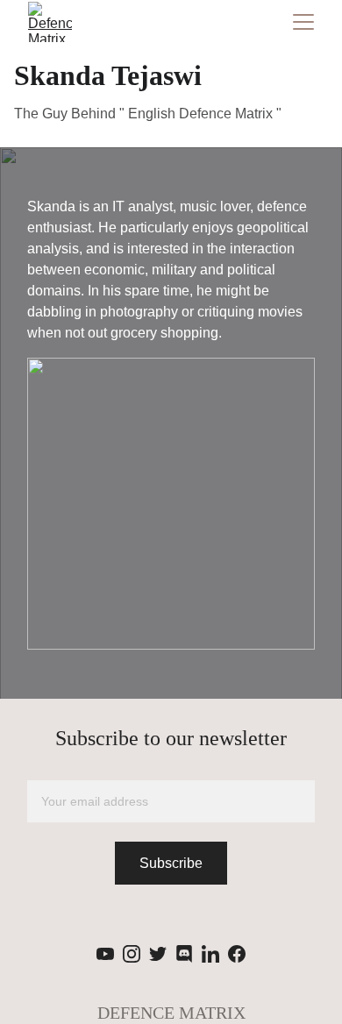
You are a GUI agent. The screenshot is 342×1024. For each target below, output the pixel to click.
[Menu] (303, 22)
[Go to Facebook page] (237, 954)
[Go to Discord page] (184, 954)
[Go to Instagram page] (131, 954)
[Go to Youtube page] (105, 954)
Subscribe (171, 863)
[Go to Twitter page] (158, 954)
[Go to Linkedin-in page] (210, 954)
